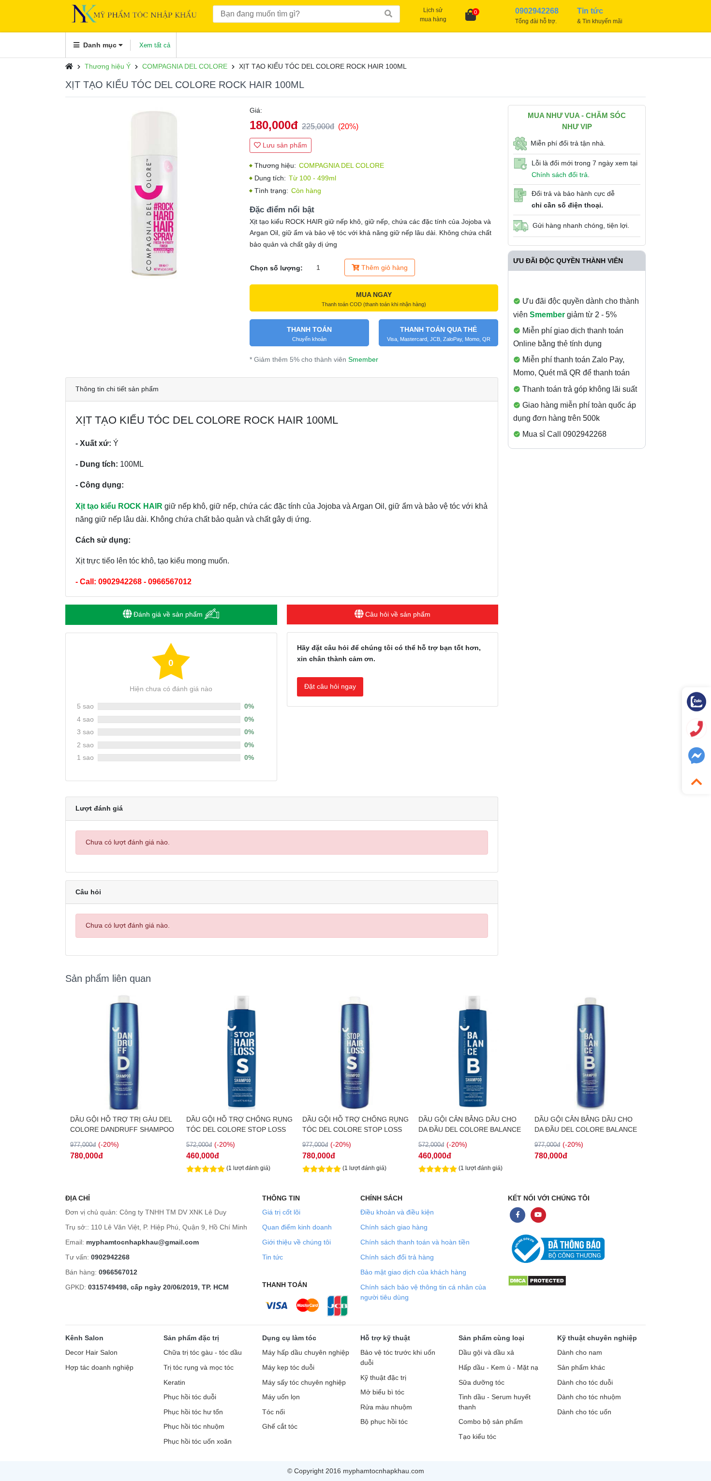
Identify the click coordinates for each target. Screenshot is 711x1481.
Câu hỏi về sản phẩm (396, 614)
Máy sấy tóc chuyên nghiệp (304, 1382)
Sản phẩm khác (581, 1367)
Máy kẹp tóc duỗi (288, 1367)
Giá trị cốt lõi (281, 1212)
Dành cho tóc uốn (584, 1412)
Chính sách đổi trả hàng (397, 1257)
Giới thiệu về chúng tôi (296, 1242)
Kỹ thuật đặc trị (383, 1377)
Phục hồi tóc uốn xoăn (197, 1441)
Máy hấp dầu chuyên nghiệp (305, 1352)
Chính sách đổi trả (560, 174)
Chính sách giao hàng (394, 1227)
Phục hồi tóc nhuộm (193, 1426)
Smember (363, 359)
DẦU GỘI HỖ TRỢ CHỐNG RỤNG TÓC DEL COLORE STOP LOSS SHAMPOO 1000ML (355, 1124)
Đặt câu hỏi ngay (330, 686)
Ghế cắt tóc (279, 1426)
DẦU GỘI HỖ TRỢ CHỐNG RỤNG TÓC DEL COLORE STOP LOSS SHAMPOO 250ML (239, 1124)
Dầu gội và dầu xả (486, 1352)
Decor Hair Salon (91, 1352)
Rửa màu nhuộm (386, 1407)
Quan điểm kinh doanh (297, 1227)
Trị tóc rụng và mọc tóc (198, 1367)
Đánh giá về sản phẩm (168, 614)
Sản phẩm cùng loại (491, 1338)
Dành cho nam (579, 1352)
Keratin (174, 1382)
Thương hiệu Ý (108, 66)
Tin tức (272, 1257)
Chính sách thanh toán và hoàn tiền (415, 1242)
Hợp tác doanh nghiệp (99, 1367)
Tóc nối (273, 1412)
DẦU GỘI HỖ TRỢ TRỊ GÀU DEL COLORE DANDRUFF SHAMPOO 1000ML (122, 1124)
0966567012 (118, 1272)
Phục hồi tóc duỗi (189, 1397)
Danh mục (99, 45)
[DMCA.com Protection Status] (537, 1280)
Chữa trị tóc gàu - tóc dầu (202, 1352)
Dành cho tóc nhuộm (589, 1397)
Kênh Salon (84, 1338)
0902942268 (110, 1257)
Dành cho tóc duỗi (585, 1382)
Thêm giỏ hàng (383, 267)
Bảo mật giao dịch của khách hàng (413, 1272)
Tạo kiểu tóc (477, 1436)
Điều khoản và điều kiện (397, 1212)
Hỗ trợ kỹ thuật (385, 1338)
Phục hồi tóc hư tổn (193, 1412)
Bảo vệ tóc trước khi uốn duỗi (397, 1357)
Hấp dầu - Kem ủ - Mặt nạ (498, 1367)
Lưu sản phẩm (284, 145)
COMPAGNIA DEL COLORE (184, 66)
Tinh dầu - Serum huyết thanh (495, 1402)
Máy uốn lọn (281, 1397)
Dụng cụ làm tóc (289, 1338)
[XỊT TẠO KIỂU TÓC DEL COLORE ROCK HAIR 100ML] (152, 192)
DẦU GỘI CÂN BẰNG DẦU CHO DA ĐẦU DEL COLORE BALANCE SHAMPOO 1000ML (585, 1124)
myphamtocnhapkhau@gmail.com (142, 1242)
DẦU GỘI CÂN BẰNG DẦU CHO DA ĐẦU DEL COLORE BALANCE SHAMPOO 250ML (469, 1124)
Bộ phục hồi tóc (384, 1421)
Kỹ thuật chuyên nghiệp (597, 1338)
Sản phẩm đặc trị (191, 1338)
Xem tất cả (154, 45)
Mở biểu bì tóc (382, 1392)
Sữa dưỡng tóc (481, 1382)
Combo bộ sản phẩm (491, 1421)
